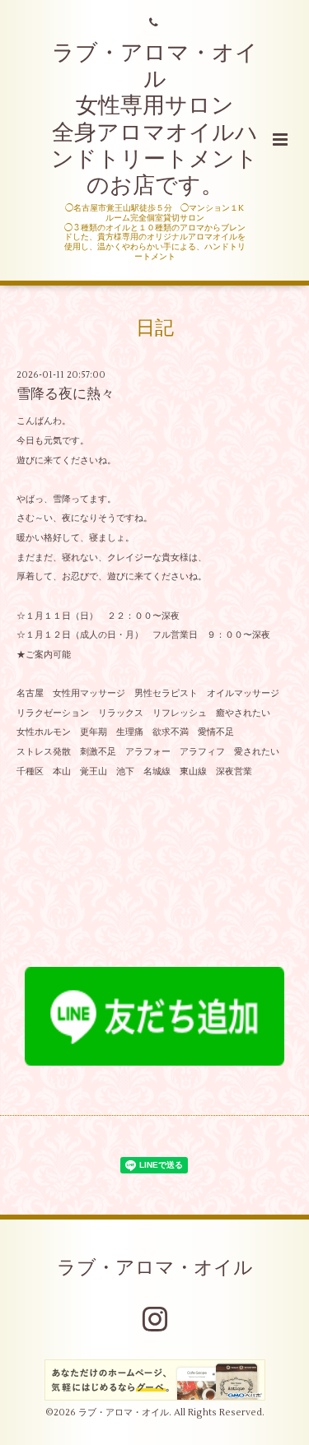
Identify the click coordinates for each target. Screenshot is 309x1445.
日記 (155, 327)
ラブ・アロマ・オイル (155, 1267)
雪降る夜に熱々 (65, 394)
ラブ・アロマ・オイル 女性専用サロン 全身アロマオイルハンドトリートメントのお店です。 (154, 120)
